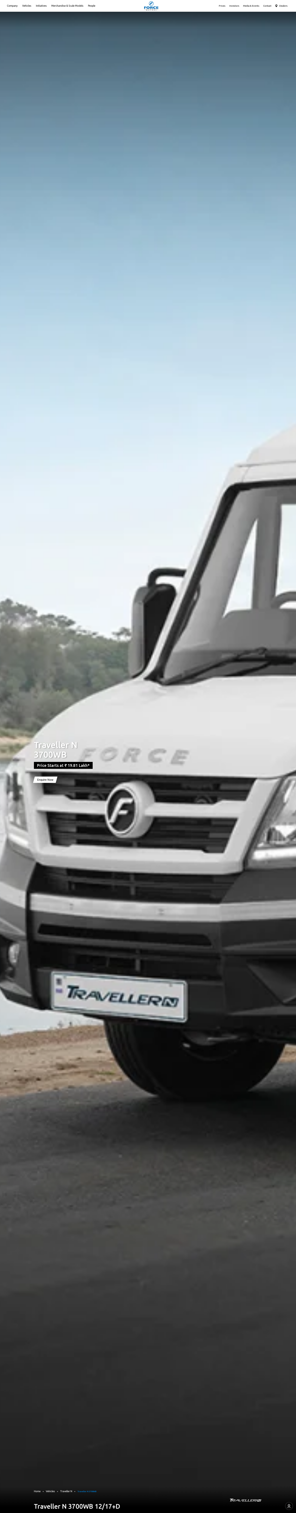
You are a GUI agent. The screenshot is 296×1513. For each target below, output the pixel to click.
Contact (267, 5)
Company (12, 5)
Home (37, 1491)
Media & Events (251, 5)
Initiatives (41, 5)
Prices (222, 5)
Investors (234, 5)
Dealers (283, 5)
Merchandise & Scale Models (67, 5)
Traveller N (66, 1491)
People (91, 5)
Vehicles (26, 5)
